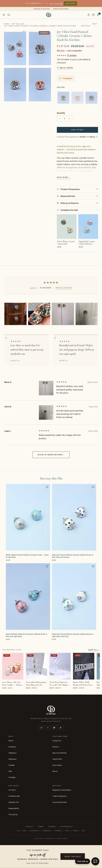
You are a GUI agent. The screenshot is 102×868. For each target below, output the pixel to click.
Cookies (52, 826)
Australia (34, 831)
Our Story (12, 790)
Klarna (54, 771)
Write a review (64, 288)
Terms (41, 826)
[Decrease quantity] (59, 118)
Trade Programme (59, 796)
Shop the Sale (73, 856)
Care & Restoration (59, 802)
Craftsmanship (14, 796)
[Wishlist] (93, 15)
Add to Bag (77, 130)
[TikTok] (60, 727)
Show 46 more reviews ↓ (50, 455)
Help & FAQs (57, 759)
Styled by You (13, 802)
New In (11, 741)
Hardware (12, 747)
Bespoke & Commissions (61, 790)
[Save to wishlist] (47, 487)
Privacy (29, 826)
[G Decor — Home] (48, 15)
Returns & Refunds (59, 753)
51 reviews (71, 55)
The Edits (12, 777)
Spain (75, 831)
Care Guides (57, 765)
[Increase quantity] (69, 118)
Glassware (12, 759)
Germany (47, 831)
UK (18, 831)
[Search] (9, 15)
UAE (83, 831)
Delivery (55, 747)
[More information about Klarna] (96, 137)
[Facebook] (47, 727)
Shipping (73, 59)
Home (6, 24)
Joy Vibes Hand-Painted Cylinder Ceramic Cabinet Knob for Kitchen (40, 26)
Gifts (10, 771)
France (58, 831)
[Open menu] (4, 15)
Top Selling (18, 24)
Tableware (12, 753)
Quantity (61, 113)
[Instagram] (41, 727)
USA (24, 831)
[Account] (89, 15)
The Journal (13, 814)
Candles (11, 765)
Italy (67, 831)
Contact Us (56, 741)
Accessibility (66, 826)
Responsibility (13, 808)
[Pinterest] (54, 727)
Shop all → (94, 650)
